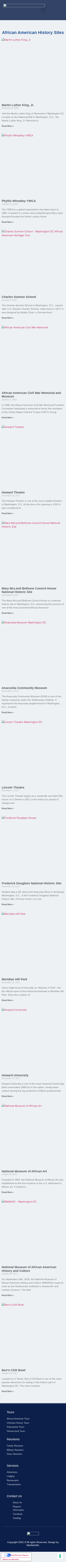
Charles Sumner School (19, 297)
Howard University (15, 1075)
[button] (43, 10)
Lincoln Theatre (13, 787)
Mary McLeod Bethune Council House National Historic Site (29, 590)
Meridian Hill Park (14, 979)
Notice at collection (11, 1559)
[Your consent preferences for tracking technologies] (60, 1556)
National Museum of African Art (24, 1171)
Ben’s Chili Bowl (13, 1370)
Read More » (8, 126)
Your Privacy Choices (19, 1555)
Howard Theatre (13, 492)
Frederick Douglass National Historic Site (31, 883)
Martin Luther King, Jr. (18, 105)
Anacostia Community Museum (24, 688)
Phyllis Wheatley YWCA (19, 201)
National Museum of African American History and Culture (29, 1268)
